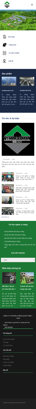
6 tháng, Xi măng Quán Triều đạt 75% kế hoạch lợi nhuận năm (25, 212)
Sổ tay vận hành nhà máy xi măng (14, 235)
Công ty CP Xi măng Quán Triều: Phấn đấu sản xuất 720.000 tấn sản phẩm (25, 201)
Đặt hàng (11, 37)
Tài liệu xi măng (14, 53)
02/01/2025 (19, 173)
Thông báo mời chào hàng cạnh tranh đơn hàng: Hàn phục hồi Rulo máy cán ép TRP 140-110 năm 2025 (18, 164)
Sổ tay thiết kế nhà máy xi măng (14, 231)
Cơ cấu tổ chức (8, 345)
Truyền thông (7, 365)
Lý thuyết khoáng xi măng (12, 241)
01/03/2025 (6, 159)
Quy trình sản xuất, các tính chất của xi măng (18, 238)
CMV (13, 159)
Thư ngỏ (5, 342)
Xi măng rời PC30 (25, 90)
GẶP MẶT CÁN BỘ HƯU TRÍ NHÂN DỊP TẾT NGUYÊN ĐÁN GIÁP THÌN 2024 (25, 189)
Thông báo (12, 45)
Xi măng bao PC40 (7, 90)
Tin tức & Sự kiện (8, 362)
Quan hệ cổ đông (8, 356)
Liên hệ (10, 61)
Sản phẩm (6, 359)
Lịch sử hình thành (9, 339)
